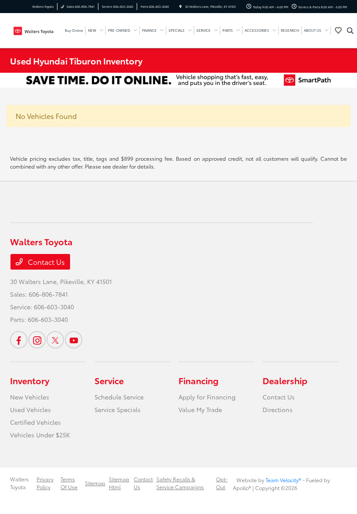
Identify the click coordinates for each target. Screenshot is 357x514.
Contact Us (45, 262)
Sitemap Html (119, 482)
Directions (278, 409)
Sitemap (95, 483)
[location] (180, 6)
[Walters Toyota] (33, 29)
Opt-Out (222, 482)
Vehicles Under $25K (40, 434)
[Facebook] (18, 339)
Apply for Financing (207, 396)
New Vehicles (29, 396)
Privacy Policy (45, 482)
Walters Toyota (19, 482)
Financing (198, 380)
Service (109, 380)
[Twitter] (55, 339)
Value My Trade (200, 409)
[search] (350, 30)
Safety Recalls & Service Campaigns (180, 482)
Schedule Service (119, 396)
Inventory (29, 380)
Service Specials (117, 409)
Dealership (285, 380)
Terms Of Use (69, 482)
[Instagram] (37, 339)
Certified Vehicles (35, 422)
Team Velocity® (283, 480)
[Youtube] (73, 339)
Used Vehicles (30, 409)
